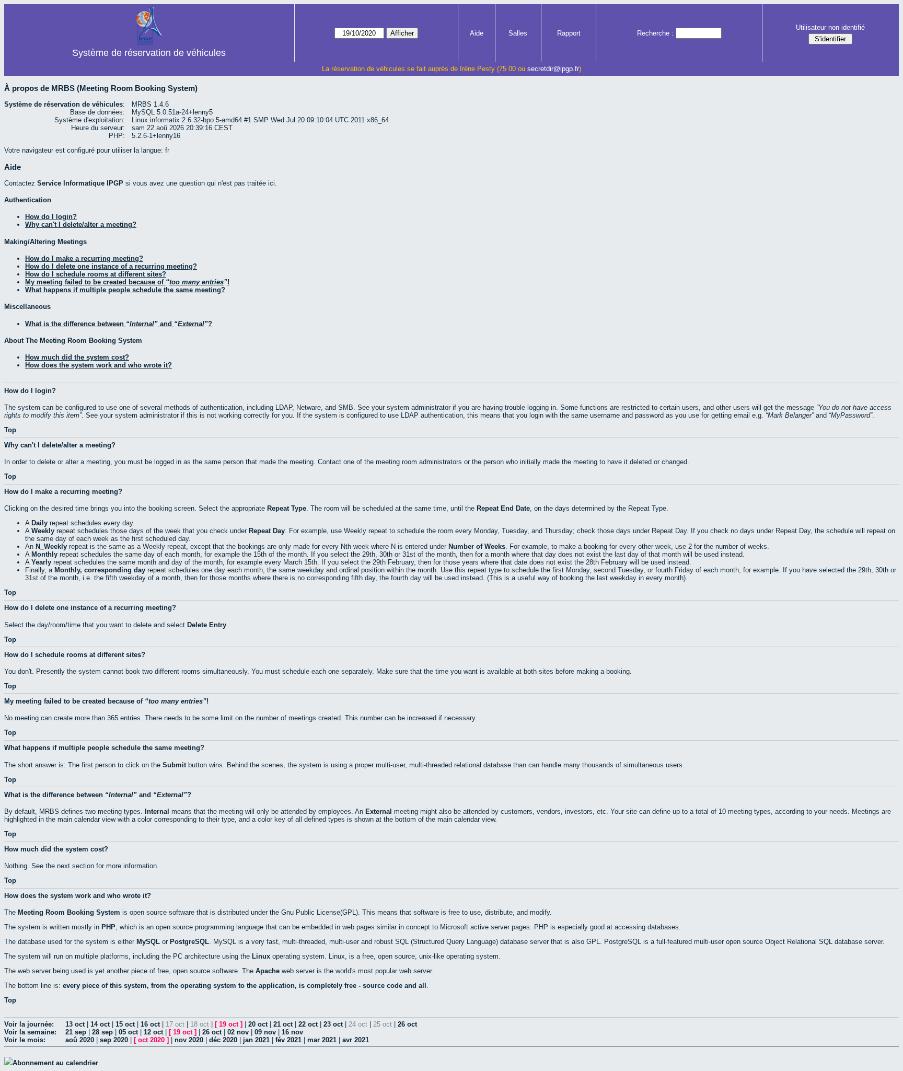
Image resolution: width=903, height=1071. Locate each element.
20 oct (258, 1024)
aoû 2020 (79, 1040)
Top (10, 430)
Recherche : (655, 33)
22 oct (308, 1024)
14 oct (100, 1024)
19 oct (228, 1024)
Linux (261, 956)
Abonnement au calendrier (55, 1063)
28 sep (102, 1032)
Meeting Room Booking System (69, 912)
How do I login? (51, 217)
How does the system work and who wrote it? (98, 365)
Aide (476, 33)
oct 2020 (151, 1040)
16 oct (150, 1024)
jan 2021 (256, 1040)
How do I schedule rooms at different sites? (95, 274)
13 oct (75, 1024)
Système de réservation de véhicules (149, 53)
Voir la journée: (29, 1024)
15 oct (125, 1024)
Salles (517, 33)
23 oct (333, 1024)
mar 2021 (322, 1040)
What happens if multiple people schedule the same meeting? (125, 290)
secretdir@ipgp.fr (553, 69)
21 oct (283, 1024)
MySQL (148, 942)
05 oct (128, 1032)
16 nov (292, 1032)
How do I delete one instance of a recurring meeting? (111, 266)
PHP (108, 927)
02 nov (238, 1032)
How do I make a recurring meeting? (84, 258)
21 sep (75, 1032)
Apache (268, 971)
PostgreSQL (189, 942)
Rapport (569, 33)
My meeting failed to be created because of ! (127, 282)
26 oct (407, 1024)
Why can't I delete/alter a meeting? (80, 224)
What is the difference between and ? (118, 324)
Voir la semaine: (30, 1032)
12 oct (153, 1032)
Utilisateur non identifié (830, 27)
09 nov (265, 1032)
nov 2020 (189, 1040)
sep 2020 (114, 1040)
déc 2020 (223, 1040)
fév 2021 (288, 1040)
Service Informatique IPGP (80, 183)
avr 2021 (355, 1040)
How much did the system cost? (77, 357)
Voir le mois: (24, 1040)
